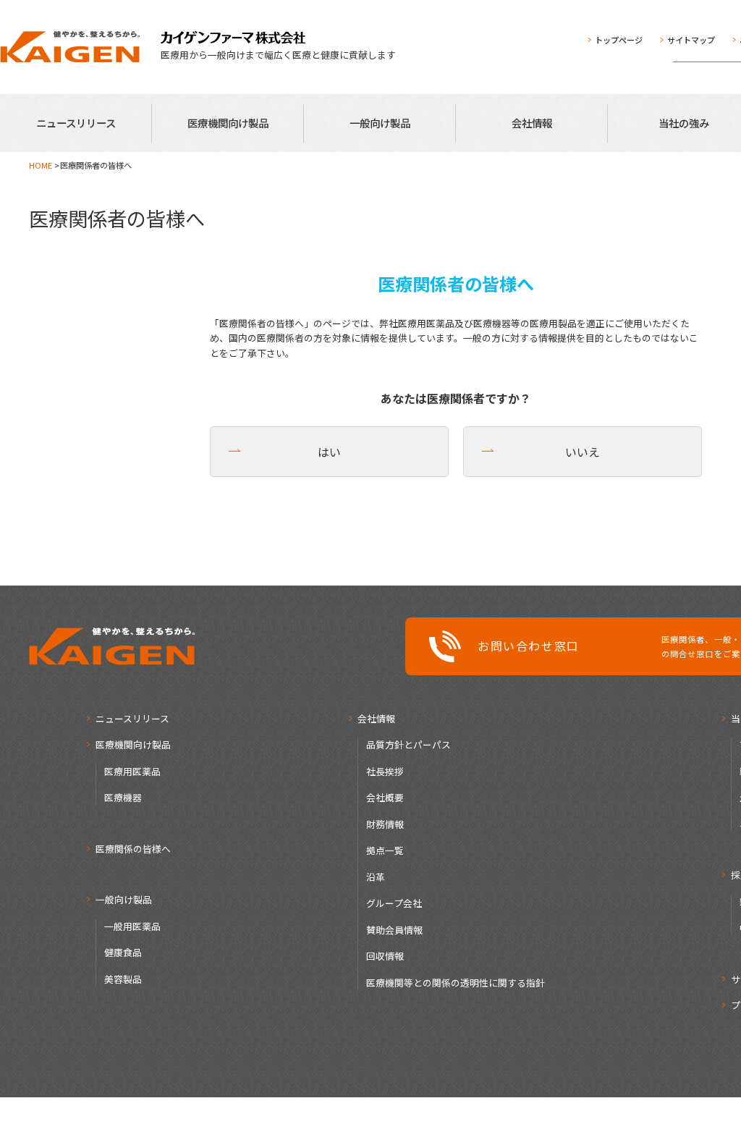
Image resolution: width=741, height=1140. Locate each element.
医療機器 (123, 797)
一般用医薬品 (132, 926)
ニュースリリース (76, 122)
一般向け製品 (380, 122)
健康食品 (123, 952)
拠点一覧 (385, 850)
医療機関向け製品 (227, 122)
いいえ (582, 451)
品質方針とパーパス (408, 744)
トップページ (619, 40)
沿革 (375, 877)
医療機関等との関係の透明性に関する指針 (455, 982)
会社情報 (532, 122)
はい (329, 451)
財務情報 (385, 824)
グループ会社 (394, 903)
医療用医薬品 (132, 771)
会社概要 (385, 797)
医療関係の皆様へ (133, 849)
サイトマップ (691, 40)
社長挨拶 (385, 771)
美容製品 (123, 979)
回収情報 (385, 956)
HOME (40, 165)
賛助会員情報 (394, 930)
